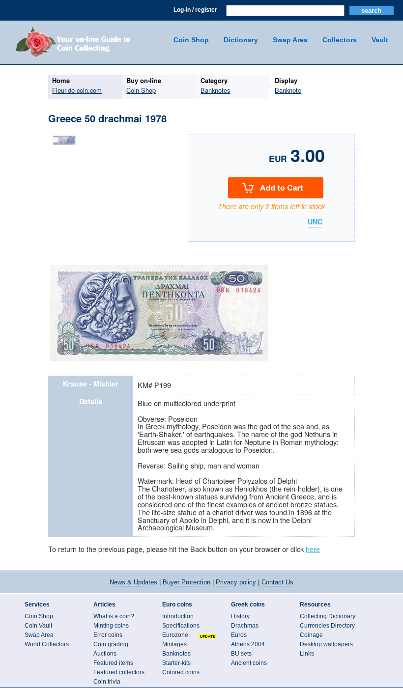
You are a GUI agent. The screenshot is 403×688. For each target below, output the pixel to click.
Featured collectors (118, 672)
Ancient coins (249, 663)
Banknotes (176, 653)
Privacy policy (236, 582)
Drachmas (245, 625)
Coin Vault (38, 625)
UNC (315, 222)
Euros (239, 635)
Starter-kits (176, 663)
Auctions (104, 653)
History (240, 616)
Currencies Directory (327, 625)
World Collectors (47, 644)
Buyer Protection (186, 582)
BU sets (241, 653)
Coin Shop (191, 40)
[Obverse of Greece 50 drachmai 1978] (160, 361)
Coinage (311, 635)
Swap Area (290, 40)
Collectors (339, 40)
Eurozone (175, 635)
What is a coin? (113, 616)
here (313, 549)
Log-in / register (195, 9)
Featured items (113, 663)
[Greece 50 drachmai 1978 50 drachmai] (64, 144)
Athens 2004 (248, 644)
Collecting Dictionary (327, 616)
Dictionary (241, 40)
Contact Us (277, 582)
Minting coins (111, 625)
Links (307, 653)
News (133, 582)
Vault (380, 40)
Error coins (107, 635)
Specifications (181, 625)
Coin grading (110, 644)
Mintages (174, 644)
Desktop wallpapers (326, 644)
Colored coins (181, 672)
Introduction (178, 616)
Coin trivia (106, 681)
